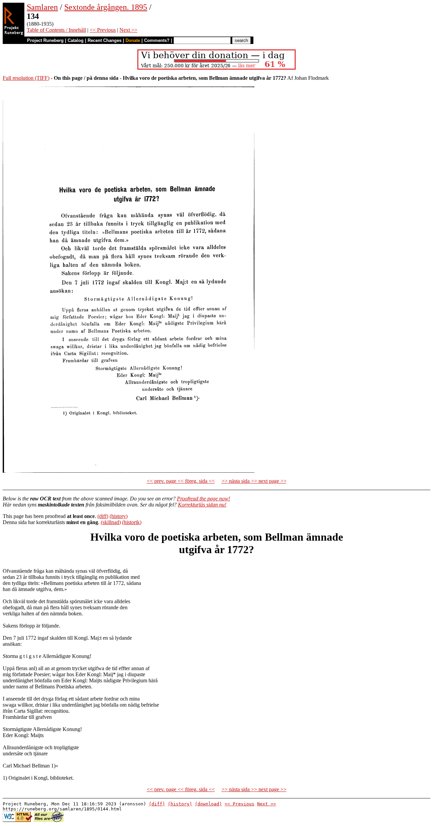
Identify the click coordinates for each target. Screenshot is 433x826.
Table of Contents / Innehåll (56, 30)
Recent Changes (104, 40)
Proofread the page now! (203, 498)
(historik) (131, 522)
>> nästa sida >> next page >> (254, 481)
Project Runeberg (45, 40)
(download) (208, 803)
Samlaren (42, 7)
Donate (133, 40)
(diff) (102, 516)
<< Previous (103, 30)
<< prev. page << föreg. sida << (181, 481)
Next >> (128, 30)
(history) (119, 516)
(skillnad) (111, 522)
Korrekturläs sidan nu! (202, 505)
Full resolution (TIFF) (26, 78)
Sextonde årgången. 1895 (105, 7)
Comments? (156, 40)
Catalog (76, 40)
